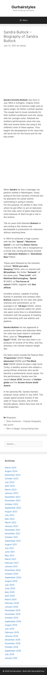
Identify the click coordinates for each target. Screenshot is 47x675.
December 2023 (12, 475)
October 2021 (11, 537)
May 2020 (10, 592)
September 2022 (13, 508)
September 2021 (13, 541)
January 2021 (11, 566)
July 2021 (9, 548)
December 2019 (12, 610)
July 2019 (9, 629)
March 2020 (11, 599)
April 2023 (10, 486)
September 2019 (13, 621)
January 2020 (11, 607)
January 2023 (11, 493)
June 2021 (10, 552)
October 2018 (11, 647)
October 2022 (11, 504)
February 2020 (12, 603)
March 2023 (11, 489)
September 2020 (13, 577)
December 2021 (12, 530)
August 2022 (11, 511)
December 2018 (12, 639)
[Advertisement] (23, 75)
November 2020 (13, 570)
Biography (11, 417)
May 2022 (9, 519)
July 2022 (9, 515)
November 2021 (12, 533)
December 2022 (12, 497)
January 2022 (11, 526)
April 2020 (10, 596)
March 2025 (10, 467)
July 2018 (9, 654)
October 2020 (11, 574)
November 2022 (12, 500)
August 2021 (11, 544)
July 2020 (9, 585)
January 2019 (11, 636)
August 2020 (11, 581)
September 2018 (13, 651)
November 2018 (12, 643)
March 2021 (10, 559)
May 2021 (9, 555)
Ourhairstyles (23, 7)
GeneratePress (37, 671)
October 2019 (11, 618)
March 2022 (10, 522)
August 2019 (11, 625)
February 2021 (12, 563)
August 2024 (11, 471)
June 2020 (10, 588)
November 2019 (12, 614)
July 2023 (9, 482)
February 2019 (12, 632)
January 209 (11, 658)
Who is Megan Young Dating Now (22, 428)
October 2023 (11, 478)
